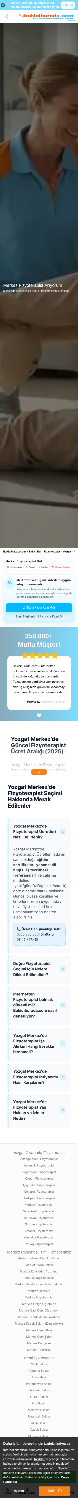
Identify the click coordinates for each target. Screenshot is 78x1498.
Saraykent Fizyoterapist (39, 1211)
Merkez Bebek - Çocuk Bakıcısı (39, 1258)
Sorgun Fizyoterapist (39, 1224)
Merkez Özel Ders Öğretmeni (39, 1310)
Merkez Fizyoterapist (39, 1204)
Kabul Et (55, 1491)
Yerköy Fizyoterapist (39, 1244)
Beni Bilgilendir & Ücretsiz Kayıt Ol (39, 616)
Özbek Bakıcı (39, 1429)
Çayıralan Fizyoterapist (39, 1185)
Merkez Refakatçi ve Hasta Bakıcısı (39, 1284)
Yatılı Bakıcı (39, 1364)
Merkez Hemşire (39, 1291)
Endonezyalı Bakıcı (39, 1383)
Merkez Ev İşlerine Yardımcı (39, 1271)
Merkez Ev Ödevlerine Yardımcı (39, 1317)
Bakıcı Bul (35, 551)
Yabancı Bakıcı (39, 1370)
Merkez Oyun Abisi (39, 1330)
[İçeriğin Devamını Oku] (39, 772)
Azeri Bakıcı (39, 1423)
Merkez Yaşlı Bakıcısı (39, 1277)
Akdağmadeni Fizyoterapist (39, 1159)
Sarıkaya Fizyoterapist (39, 1217)
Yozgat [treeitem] (67, 551)
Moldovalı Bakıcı (39, 1410)
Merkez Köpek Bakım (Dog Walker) (39, 1323)
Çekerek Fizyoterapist (39, 1191)
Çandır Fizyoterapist (39, 1178)
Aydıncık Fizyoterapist (39, 1165)
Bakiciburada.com (14, 551)
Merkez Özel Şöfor (39, 1336)
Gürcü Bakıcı (39, 1397)
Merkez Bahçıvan (39, 1343)
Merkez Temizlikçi (39, 1349)
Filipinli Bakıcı (39, 1377)
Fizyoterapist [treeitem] (52, 551)
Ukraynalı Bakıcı (39, 1436)
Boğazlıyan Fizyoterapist (39, 1172)
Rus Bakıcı (39, 1403)
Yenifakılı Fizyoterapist (39, 1237)
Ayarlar (19, 1490)
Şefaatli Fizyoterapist (39, 1231)
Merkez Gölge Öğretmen (39, 1304)
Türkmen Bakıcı (39, 1390)
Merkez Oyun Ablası (39, 1265)
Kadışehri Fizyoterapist (39, 1198)
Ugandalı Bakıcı (39, 1416)
